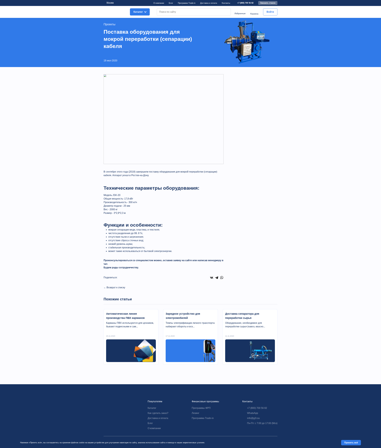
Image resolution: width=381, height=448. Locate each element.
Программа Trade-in (186, 3)
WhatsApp (252, 413)
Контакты (226, 3)
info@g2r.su (253, 418)
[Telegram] (216, 277)
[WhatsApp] (222, 277)
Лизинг (195, 413)
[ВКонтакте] (211, 277)
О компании (158, 3)
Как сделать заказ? (158, 413)
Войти (270, 12)
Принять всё (351, 442)
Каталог (152, 408)
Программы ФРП (201, 408)
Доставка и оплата (158, 418)
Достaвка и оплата (208, 3)
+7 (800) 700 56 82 (245, 3)
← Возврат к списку (114, 287)
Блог (171, 3)
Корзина (254, 14)
